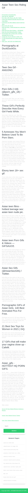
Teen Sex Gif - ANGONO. (8, 16)
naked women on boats (10, 480)
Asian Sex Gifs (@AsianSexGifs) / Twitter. (11, 32)
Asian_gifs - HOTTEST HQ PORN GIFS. (11, 41)
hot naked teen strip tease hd (12, 463)
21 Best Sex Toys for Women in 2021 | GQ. (12, 36)
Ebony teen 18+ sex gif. (7, 25)
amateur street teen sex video (12, 453)
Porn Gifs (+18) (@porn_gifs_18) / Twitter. (12, 17)
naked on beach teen (9, 456)
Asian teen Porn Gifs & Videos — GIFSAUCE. (12, 30)
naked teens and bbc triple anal (12, 466)
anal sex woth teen (9, 442)
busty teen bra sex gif (10, 477)
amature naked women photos (12, 460)
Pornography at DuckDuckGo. (9, 14)
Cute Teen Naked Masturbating (10, 420)
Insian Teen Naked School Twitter (11, 415)
